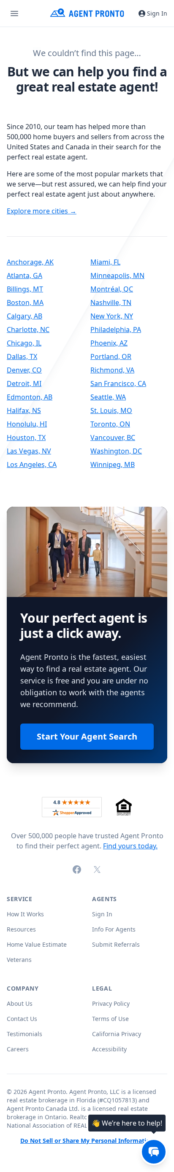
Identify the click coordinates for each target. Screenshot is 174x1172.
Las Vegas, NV (29, 451)
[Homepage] (87, 13)
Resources (21, 929)
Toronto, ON (110, 424)
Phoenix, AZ (109, 343)
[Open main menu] (14, 13)
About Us (20, 1003)
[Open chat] (153, 1151)
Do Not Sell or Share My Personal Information (87, 1141)
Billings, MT (25, 289)
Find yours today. (130, 846)
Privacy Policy (111, 1003)
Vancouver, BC (112, 437)
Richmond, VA (112, 370)
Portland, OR (110, 356)
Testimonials (24, 1034)
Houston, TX (26, 437)
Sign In (157, 13)
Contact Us (22, 1019)
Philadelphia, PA (115, 329)
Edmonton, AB (29, 397)
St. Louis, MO (111, 410)
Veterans (19, 960)
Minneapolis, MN (117, 275)
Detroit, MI (24, 383)
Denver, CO (24, 370)
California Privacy (116, 1034)
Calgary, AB (24, 316)
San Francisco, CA (118, 383)
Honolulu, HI (27, 424)
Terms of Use (110, 1019)
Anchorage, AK (30, 262)
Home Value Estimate (37, 944)
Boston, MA (25, 302)
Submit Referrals (116, 944)
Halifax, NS (24, 410)
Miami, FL (105, 262)
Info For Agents (114, 929)
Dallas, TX (22, 356)
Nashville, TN (110, 302)
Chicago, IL (24, 343)
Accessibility (109, 1049)
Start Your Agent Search (87, 736)
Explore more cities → (41, 211)
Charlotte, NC (28, 329)
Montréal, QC (111, 289)
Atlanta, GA (24, 275)
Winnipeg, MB (112, 464)
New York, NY (111, 316)
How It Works (25, 914)
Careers (18, 1049)
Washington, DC (116, 451)
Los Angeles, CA (32, 464)
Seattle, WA (108, 397)
